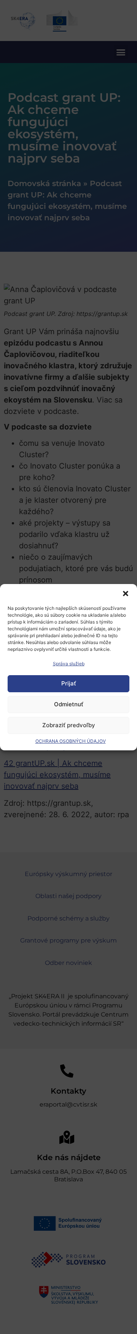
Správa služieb (68, 663)
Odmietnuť (68, 704)
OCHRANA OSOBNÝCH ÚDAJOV (70, 741)
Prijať (68, 683)
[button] (125, 593)
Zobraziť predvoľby (68, 725)
